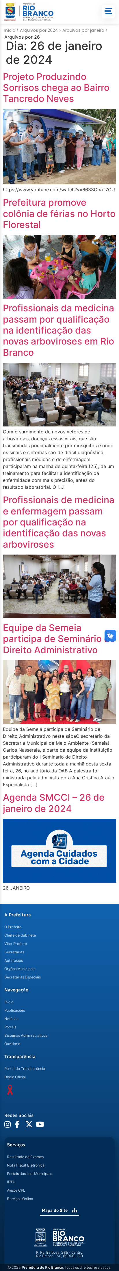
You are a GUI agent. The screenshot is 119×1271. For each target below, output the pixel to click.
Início (9, 30)
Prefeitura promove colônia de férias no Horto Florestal (59, 213)
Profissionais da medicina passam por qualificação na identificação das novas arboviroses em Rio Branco (58, 330)
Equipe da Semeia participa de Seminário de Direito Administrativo (59, 639)
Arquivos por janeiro (83, 30)
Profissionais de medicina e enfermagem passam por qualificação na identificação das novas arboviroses (58, 522)
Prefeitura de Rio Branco (42, 1267)
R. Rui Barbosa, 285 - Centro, (59, 1254)
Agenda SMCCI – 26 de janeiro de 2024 (54, 803)
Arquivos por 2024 (39, 30)
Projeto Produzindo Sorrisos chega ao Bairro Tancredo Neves (56, 87)
